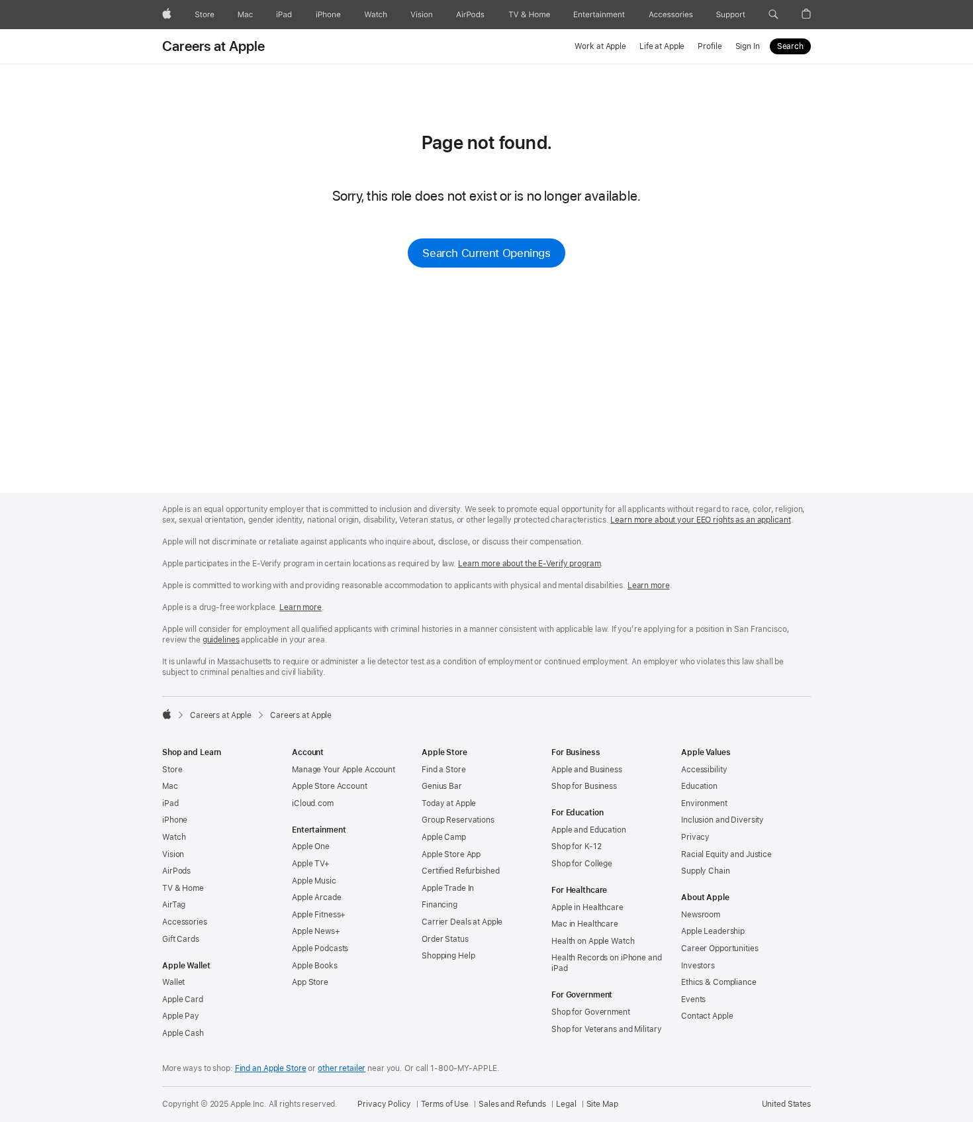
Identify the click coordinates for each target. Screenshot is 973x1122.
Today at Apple (449, 803)
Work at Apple (600, 46)
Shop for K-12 (576, 846)
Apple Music (314, 881)
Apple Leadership (713, 931)
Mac (170, 786)
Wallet (173, 982)
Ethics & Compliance (719, 982)
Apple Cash (183, 1033)
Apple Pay (180, 1016)
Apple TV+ (311, 863)
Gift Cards (180, 939)
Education (699, 786)
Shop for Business (584, 786)
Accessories (184, 922)
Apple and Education (588, 830)
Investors (698, 965)
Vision (173, 854)
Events (693, 999)
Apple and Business (586, 769)
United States (786, 1104)
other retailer (341, 1068)
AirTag (173, 904)
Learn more (648, 585)
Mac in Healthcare (584, 924)
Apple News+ (316, 931)
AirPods (176, 871)
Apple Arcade (317, 897)
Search (790, 46)
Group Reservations (458, 820)
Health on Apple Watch (592, 941)
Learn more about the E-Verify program (529, 563)
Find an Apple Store (270, 1068)
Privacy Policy (383, 1104)
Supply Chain (705, 871)
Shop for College (581, 863)
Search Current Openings (486, 253)
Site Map (602, 1104)
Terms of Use (445, 1104)
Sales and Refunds (512, 1104)
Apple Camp (444, 837)
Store (172, 769)
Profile (709, 46)
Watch (173, 837)
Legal (566, 1104)
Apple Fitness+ (319, 914)
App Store (310, 982)
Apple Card (182, 999)
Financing (439, 904)
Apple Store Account (329, 786)
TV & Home (183, 888)
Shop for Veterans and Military (606, 1029)
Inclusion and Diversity (722, 820)
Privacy (695, 837)
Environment (704, 803)
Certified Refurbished (460, 871)
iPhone (174, 820)
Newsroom (700, 914)
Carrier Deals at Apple (462, 922)
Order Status (445, 939)
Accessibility (704, 769)
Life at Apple (661, 46)
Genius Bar (442, 786)
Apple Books (315, 965)
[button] (773, 14)
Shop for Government (590, 1012)
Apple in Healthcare (587, 907)
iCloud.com (313, 803)
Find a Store (444, 769)
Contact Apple (707, 1016)
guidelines (221, 639)
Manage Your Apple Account (343, 769)
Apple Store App (451, 854)
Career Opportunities (720, 948)
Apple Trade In (448, 888)
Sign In (747, 46)
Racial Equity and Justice (726, 854)
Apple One (311, 846)
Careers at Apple (213, 46)
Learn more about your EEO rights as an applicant (700, 520)
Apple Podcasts (320, 948)
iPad (170, 803)
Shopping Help (448, 955)
